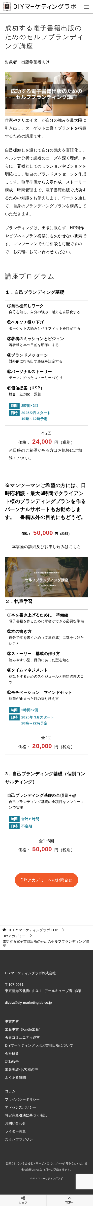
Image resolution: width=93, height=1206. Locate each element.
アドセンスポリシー (20, 1107)
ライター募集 (15, 1131)
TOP (33, 930)
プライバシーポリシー (22, 1099)
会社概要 (12, 1054)
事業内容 (12, 1021)
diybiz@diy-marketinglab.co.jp (28, 1002)
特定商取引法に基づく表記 (26, 1115)
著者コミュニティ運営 (22, 1037)
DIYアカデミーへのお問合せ (46, 880)
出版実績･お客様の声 (21, 1069)
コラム (10, 1091)
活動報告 (12, 1062)
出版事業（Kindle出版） (23, 1029)
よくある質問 (15, 1077)
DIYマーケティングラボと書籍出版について (39, 1045)
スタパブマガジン (19, 1139)
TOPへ (69, 1202)
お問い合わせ (15, 1123)
